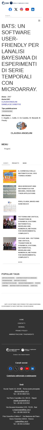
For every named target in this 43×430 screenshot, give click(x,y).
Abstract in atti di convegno (19, 285)
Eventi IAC (34, 285)
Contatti (21, 323)
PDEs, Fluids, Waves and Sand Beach (28, 203)
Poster (37, 283)
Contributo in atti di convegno (26, 278)
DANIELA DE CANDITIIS (11, 104)
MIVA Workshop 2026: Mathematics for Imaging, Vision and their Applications (27, 189)
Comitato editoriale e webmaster (21, 376)
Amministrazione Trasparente (21, 334)
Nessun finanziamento (26, 283)
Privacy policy (21, 330)
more (20, 262)
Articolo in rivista (8, 278)
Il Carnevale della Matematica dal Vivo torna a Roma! (27, 173)
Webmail (21, 327)
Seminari (5, 285)
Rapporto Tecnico (20, 280)
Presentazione (7, 111)
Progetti (7, 149)
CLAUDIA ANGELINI (9, 102)
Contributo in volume (9, 283)
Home (21, 319)
